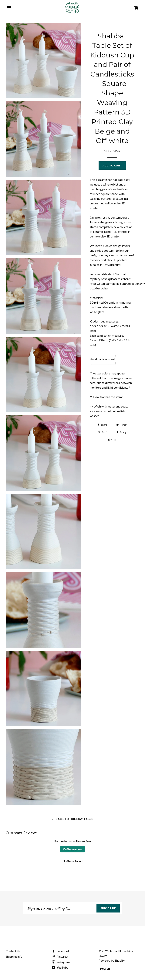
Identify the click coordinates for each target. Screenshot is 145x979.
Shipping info (14, 956)
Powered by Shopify (112, 960)
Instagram (63, 962)
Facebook (63, 951)
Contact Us (13, 951)
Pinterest (62, 956)
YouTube (62, 967)
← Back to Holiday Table (72, 819)
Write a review (72, 849)
